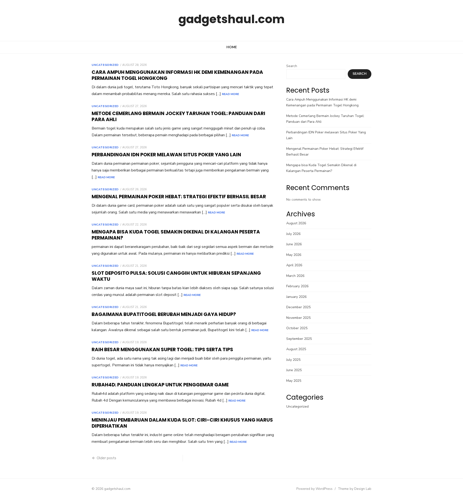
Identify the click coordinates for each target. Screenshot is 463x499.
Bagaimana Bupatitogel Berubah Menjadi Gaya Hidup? (164, 314)
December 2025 (298, 307)
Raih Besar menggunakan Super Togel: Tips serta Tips (162, 349)
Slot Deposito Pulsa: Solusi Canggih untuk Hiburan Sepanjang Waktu (176, 276)
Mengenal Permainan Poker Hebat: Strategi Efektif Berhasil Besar (179, 196)
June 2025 (294, 370)
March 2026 (295, 275)
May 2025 (293, 380)
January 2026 (296, 296)
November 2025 (298, 317)
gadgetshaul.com (231, 19)
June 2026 (294, 244)
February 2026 (297, 286)
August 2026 (296, 223)
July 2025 (293, 359)
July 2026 (293, 234)
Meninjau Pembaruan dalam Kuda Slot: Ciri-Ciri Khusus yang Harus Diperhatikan (182, 423)
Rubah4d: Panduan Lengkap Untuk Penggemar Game (160, 384)
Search (291, 66)
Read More (230, 94)
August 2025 (296, 349)
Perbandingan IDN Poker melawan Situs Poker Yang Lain (166, 154)
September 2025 (299, 338)
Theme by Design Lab (354, 488)
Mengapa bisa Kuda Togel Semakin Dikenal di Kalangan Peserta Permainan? (176, 234)
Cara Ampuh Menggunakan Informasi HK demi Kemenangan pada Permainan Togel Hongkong (177, 75)
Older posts (106, 458)
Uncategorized (105, 65)
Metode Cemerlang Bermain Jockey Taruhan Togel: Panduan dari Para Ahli (178, 116)
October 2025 (296, 328)
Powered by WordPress (314, 488)
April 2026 (294, 265)
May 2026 (293, 255)
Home (231, 47)
